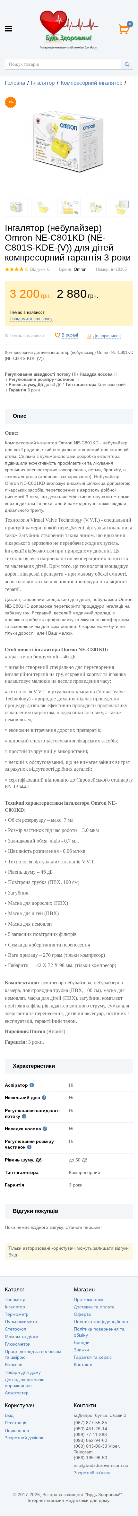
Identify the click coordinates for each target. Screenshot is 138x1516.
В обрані (70, 335)
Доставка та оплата (94, 1306)
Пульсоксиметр (21, 1321)
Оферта (82, 1314)
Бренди (82, 1342)
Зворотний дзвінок (24, 1437)
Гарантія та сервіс (93, 1357)
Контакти (83, 1364)
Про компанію (88, 1299)
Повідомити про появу (31, 319)
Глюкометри (17, 1344)
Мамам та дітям (22, 1336)
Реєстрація (16, 1422)
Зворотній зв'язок (92, 1472)
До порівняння (107, 336)
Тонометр (15, 1299)
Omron (80, 269)
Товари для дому (23, 1372)
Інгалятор (15, 1306)
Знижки (81, 1349)
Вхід (12, 1254)
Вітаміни (13, 1364)
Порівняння (17, 1430)
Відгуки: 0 (39, 269)
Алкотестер (17, 1392)
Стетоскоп (15, 1329)
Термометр (17, 1314)
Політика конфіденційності (101, 1321)
